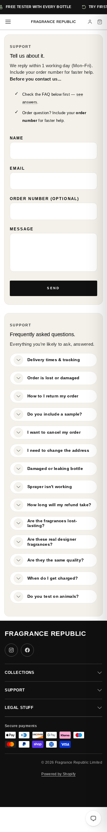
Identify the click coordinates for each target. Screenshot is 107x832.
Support (15, 690)
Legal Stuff (19, 707)
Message (22, 229)
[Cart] (99, 21)
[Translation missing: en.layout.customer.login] (89, 21)
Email (17, 168)
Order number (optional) (44, 198)
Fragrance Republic (45, 633)
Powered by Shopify (58, 774)
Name (16, 138)
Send (53, 288)
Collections (19, 672)
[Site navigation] (8, 21)
